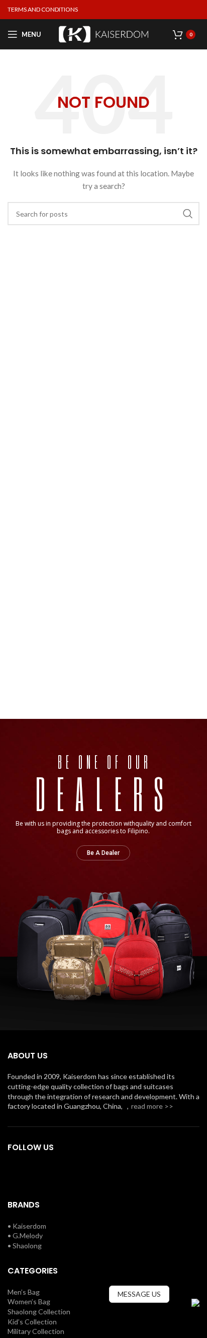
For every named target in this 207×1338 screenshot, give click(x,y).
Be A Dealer (103, 852)
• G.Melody (25, 1235)
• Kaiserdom (27, 1226)
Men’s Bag (24, 1292)
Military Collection (36, 1331)
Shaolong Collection (39, 1311)
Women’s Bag (29, 1301)
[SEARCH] (187, 213)
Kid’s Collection (32, 1321)
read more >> (152, 1106)
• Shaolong (25, 1245)
